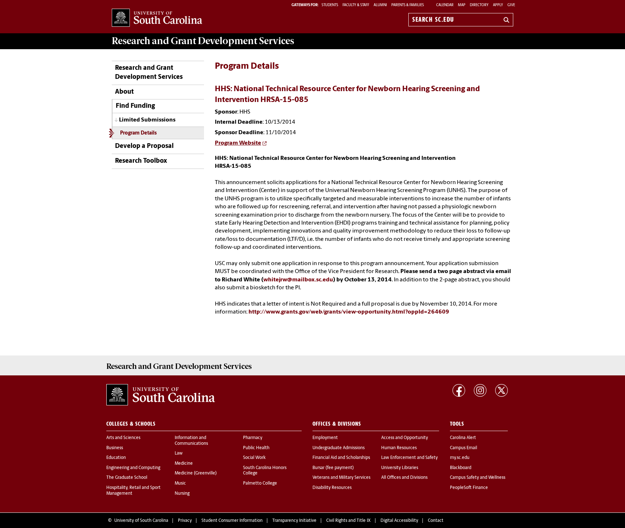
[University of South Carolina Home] (157, 18)
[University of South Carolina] (160, 395)
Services (203, 40)
